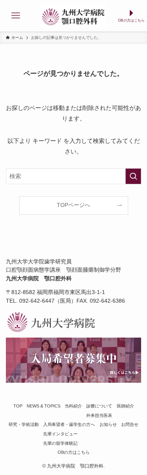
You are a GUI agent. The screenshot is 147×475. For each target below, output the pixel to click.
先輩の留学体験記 (60, 443)
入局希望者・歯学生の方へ (69, 424)
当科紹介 (73, 406)
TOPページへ (73, 205)
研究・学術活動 (24, 424)
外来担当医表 (99, 415)
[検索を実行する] (133, 176)
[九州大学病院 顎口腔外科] (73, 15)
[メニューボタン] (15, 15)
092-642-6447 (36, 301)
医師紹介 (125, 406)
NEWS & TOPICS (43, 406)
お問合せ (129, 424)
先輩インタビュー (60, 433)
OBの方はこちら (74, 452)
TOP (17, 406)
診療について (99, 406)
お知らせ (108, 424)
